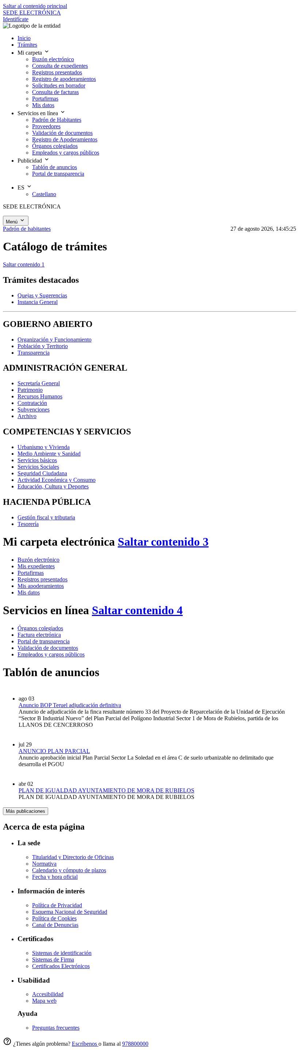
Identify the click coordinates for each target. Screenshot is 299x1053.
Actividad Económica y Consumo (57, 480)
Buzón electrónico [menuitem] (53, 59)
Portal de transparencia (44, 641)
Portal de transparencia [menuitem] (58, 174)
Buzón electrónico (38, 560)
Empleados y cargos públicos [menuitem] (65, 152)
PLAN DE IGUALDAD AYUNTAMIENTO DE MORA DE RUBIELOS (106, 790)
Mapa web (44, 1001)
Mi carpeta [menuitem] (30, 53)
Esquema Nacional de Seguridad (69, 912)
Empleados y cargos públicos (51, 654)
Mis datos (29, 592)
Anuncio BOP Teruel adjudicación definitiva (70, 705)
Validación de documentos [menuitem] (62, 133)
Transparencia (34, 353)
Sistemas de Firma (53, 959)
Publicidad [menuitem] (30, 160)
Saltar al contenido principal (35, 6)
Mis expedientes (36, 566)
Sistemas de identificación (62, 953)
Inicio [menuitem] (24, 38)
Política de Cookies (54, 918)
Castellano (44, 194)
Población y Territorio (43, 346)
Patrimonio (30, 390)
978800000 (135, 1044)
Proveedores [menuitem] (46, 126)
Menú (12, 222)
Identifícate (15, 19)
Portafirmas (31, 573)
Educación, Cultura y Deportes (53, 486)
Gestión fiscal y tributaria (46, 517)
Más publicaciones (25, 811)
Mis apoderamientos (41, 586)
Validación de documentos (48, 648)
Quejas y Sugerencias (42, 295)
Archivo (27, 416)
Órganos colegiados (40, 628)
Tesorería (28, 524)
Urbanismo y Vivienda (44, 447)
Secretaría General (39, 383)
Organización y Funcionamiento (55, 339)
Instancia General (38, 302)
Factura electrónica (39, 635)
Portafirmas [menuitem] (45, 98)
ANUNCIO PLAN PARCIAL (54, 751)
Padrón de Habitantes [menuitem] (56, 120)
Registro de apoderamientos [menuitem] (64, 79)
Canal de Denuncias (55, 925)
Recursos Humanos (40, 396)
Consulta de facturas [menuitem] (55, 92)
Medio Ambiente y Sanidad (49, 454)
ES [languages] (22, 187)
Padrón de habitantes (27, 229)
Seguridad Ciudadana (42, 473)
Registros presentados (42, 579)
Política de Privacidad (57, 905)
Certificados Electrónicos (61, 966)
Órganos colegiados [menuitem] (55, 146)
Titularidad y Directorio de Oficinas (73, 857)
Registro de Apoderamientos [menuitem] (64, 139)
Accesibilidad (47, 994)
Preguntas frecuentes (55, 1028)
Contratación (32, 403)
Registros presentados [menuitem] (57, 72)
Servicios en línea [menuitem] (38, 113)
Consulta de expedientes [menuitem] (60, 66)
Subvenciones (34, 409)
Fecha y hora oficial (55, 877)
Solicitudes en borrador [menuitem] (58, 85)
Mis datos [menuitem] (43, 105)
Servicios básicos (37, 460)
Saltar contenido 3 (163, 541)
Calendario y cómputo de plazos (69, 870)
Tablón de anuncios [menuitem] (54, 167)
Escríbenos (85, 1044)
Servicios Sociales (38, 467)
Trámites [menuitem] (27, 45)
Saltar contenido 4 (137, 610)
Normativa (44, 864)
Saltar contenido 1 (23, 264)
